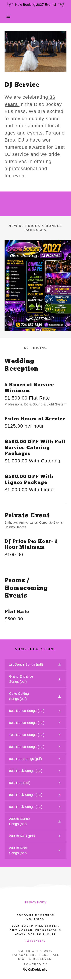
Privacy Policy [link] (35, 902)
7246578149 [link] (35, 940)
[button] (6, 16)
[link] (35, 664)
